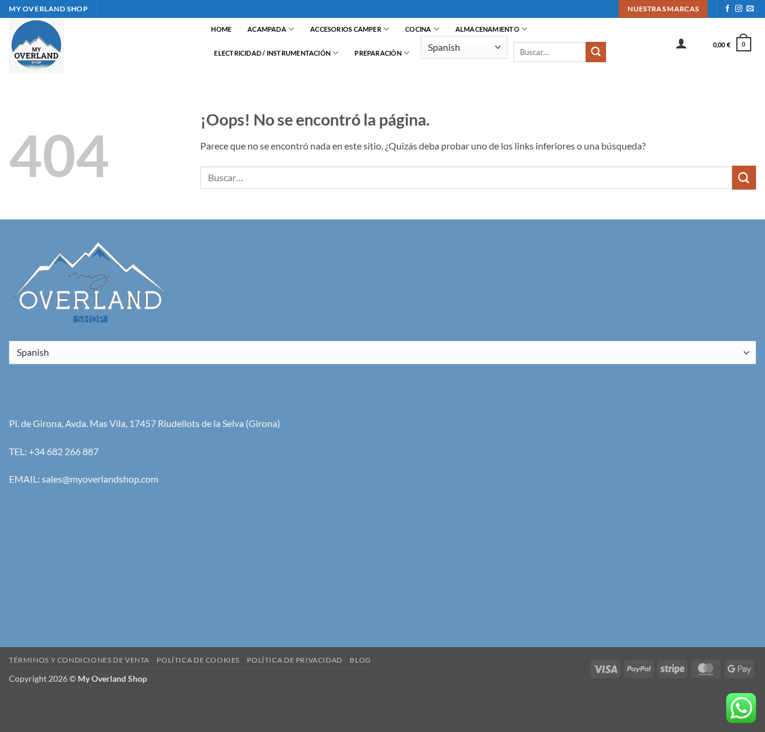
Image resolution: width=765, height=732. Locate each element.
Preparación (377, 53)
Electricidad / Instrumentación (272, 53)
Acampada (266, 29)
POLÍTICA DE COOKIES (198, 659)
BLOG (360, 659)
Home (221, 29)
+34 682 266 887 (64, 451)
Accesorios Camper (345, 29)
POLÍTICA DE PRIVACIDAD (294, 659)
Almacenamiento (487, 29)
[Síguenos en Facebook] (727, 9)
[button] (681, 43)
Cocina (418, 29)
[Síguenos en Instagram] (738, 9)
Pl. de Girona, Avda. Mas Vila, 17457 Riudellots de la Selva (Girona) (144, 423)
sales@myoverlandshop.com (100, 478)
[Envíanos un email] (750, 9)
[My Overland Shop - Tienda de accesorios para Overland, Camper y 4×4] (98, 45)
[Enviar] (596, 52)
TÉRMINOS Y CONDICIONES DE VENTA (79, 659)
